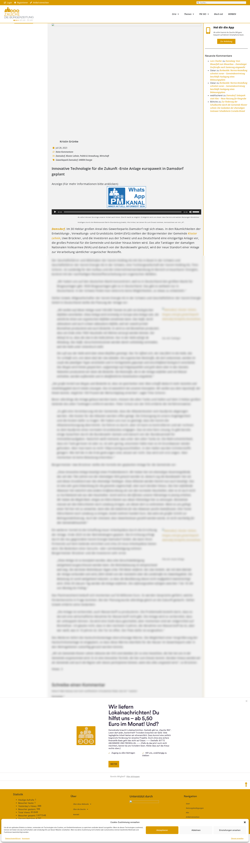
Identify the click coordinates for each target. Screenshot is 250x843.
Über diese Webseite (81, 804)
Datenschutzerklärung (13, 838)
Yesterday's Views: (27, 806)
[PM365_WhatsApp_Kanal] (126, 207)
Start (188, 803)
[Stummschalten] (190, 212)
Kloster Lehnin (72, 155)
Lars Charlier (216, 61)
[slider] (196, 211)
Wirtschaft (104, 155)
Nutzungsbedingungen (195, 808)
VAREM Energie (85, 159)
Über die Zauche (79, 809)
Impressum (26, 838)
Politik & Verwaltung (89, 155)
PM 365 (202, 14)
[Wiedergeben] (55, 212)
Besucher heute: (26, 803)
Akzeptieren (162, 830)
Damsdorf (60, 155)
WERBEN (232, 14)
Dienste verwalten (237, 838)
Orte (174, 14)
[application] (126, 212)
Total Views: (24, 812)
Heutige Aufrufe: (26, 800)
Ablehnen (196, 830)
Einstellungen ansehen (229, 830)
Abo (187, 812)
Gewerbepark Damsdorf (67, 159)
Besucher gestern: (27, 809)
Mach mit (218, 14)
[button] (244, 822)
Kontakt (76, 814)
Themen (187, 14)
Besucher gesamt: (27, 815)
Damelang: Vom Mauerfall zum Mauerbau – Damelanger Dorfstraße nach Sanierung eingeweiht (228, 64)
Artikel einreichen (192, 817)
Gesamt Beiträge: (27, 819)
